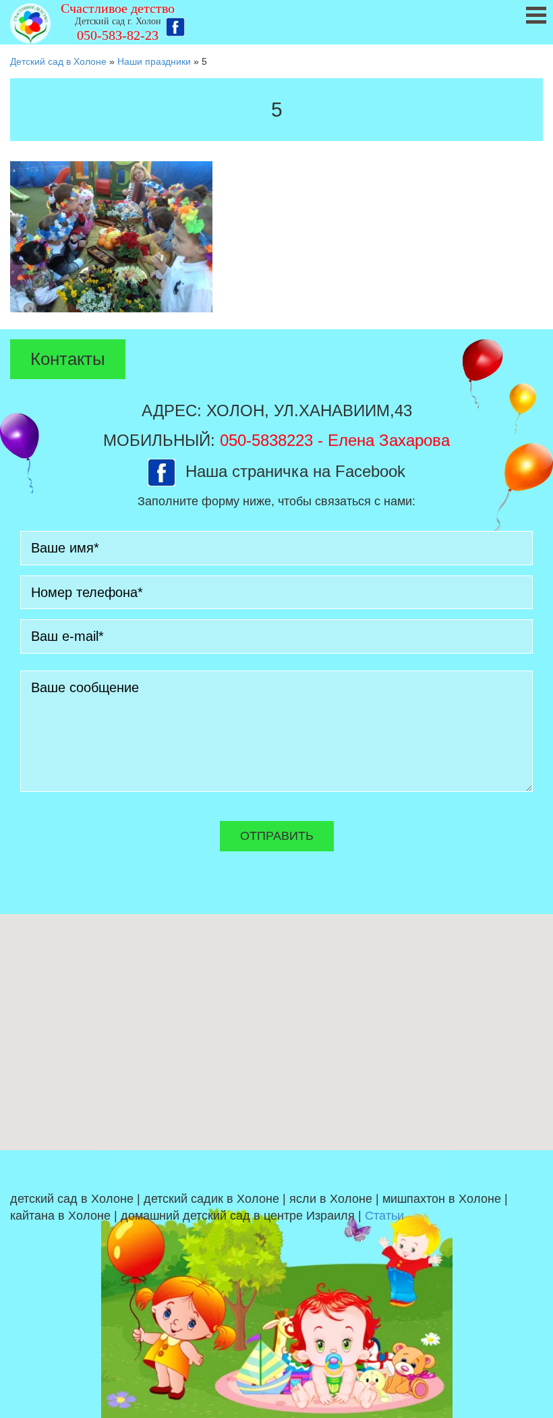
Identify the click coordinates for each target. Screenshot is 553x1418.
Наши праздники (154, 61)
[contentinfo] (276, 1284)
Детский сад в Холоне (58, 61)
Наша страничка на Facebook (295, 471)
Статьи (384, 1215)
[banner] (276, 22)
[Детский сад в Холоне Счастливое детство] (30, 24)
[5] (111, 236)
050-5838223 (266, 440)
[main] (276, 198)
